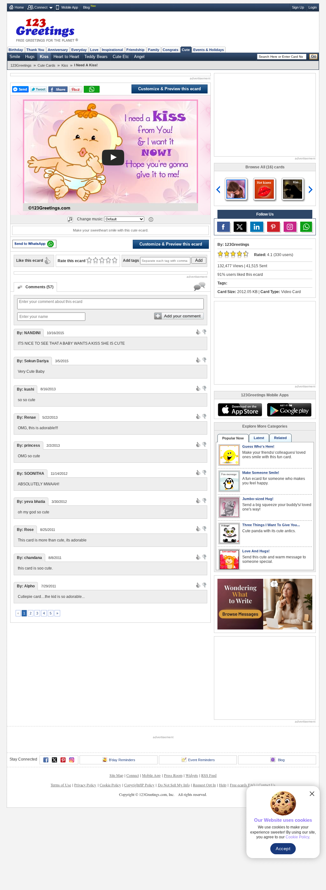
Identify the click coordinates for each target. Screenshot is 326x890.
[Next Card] (311, 190)
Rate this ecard (71, 261)
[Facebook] (45, 759)
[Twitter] (54, 759)
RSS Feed (208, 775)
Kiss (44, 56)
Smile (15, 56)
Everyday (79, 50)
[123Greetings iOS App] (239, 409)
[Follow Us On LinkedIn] (256, 227)
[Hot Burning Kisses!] (264, 188)
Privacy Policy (85, 784)
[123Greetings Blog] (264, 603)
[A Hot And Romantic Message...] (292, 188)
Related (280, 438)
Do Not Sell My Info (174, 784)
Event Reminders (201, 760)
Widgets (192, 775)
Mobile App (69, 7)
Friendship (135, 50)
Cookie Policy (110, 784)
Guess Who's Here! (258, 446)
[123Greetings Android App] (289, 409)
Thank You (35, 50)
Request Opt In (204, 784)
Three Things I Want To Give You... (271, 525)
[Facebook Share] (57, 89)
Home (19, 7)
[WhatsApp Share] (92, 89)
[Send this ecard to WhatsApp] (34, 244)
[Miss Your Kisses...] (235, 188)
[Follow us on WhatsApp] (306, 227)
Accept (283, 848)
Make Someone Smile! (260, 472)
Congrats (170, 50)
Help (222, 784)
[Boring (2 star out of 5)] (95, 261)
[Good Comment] (198, 332)
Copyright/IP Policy (139, 784)
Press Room (173, 775)
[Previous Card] (218, 190)
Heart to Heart (66, 56)
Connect (40, 7)
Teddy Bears (96, 56)
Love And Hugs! (256, 551)
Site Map (116, 775)
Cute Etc (121, 56)
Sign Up (298, 7)
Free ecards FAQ (242, 784)
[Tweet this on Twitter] (38, 89)
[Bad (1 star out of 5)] (89, 261)
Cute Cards (46, 65)
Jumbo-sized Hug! (257, 499)
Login (312, 7)
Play (113, 157)
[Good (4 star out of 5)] (108, 261)
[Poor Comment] (204, 332)
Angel (139, 56)
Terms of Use (61, 784)
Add (198, 260)
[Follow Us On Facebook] (223, 227)
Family (153, 50)
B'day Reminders (122, 760)
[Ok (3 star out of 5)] (101, 261)
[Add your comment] (179, 316)
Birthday (16, 50)
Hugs (30, 56)
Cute (186, 50)
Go (313, 56)
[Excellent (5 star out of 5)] (114, 261)
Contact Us (267, 784)
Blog (86, 7)
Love (94, 50)
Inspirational (112, 50)
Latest (259, 438)
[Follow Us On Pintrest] (273, 227)
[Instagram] (71, 759)
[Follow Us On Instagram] (290, 227)
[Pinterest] (63, 759)
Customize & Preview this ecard (169, 88)
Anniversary (58, 50)
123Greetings (21, 65)
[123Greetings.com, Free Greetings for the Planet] (47, 29)
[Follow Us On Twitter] (240, 227)
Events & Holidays (208, 50)
